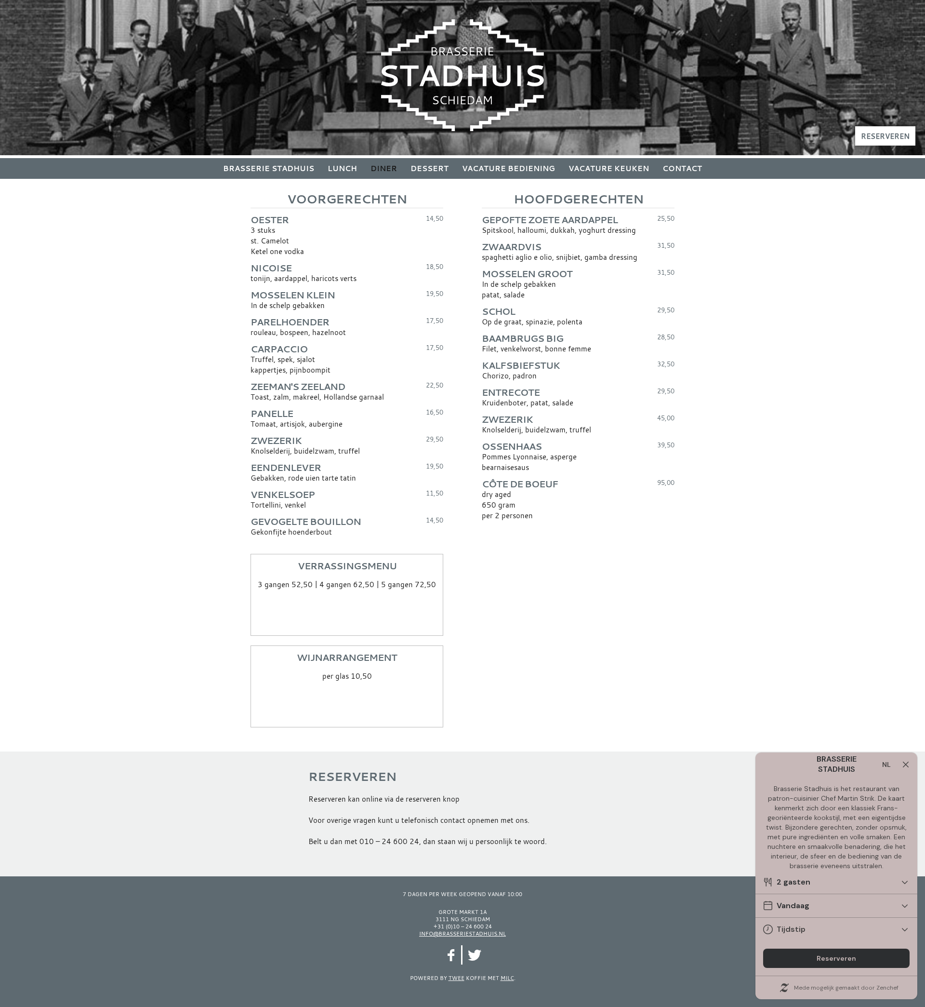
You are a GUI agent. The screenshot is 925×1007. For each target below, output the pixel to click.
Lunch (342, 168)
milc (507, 978)
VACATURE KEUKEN (608, 168)
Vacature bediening (508, 168)
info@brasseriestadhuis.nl (462, 933)
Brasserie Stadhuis (268, 168)
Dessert (429, 168)
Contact (682, 168)
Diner (383, 168)
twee (456, 978)
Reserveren (885, 136)
